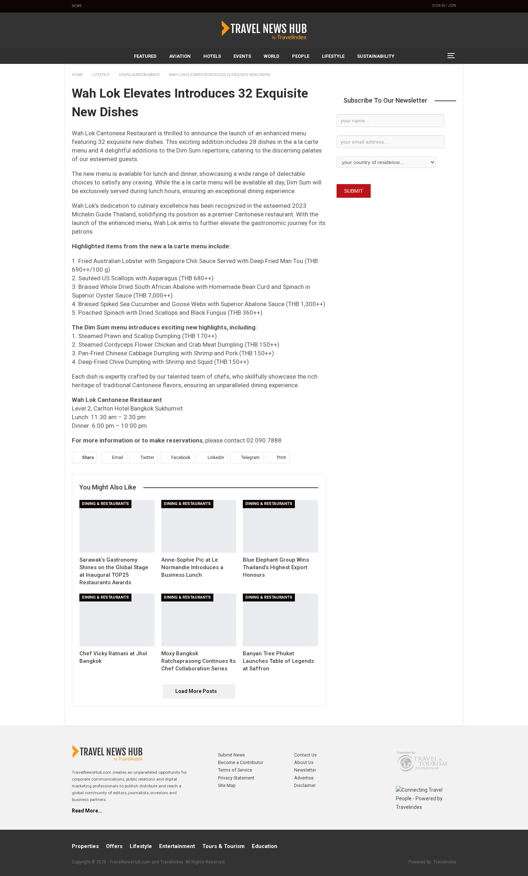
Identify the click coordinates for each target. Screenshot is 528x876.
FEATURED (145, 56)
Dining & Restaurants (105, 503)
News (77, 6)
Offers (114, 846)
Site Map (227, 785)
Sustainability (375, 56)
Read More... (87, 811)
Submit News (231, 755)
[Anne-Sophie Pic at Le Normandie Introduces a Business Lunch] (199, 526)
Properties (85, 846)
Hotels (212, 56)
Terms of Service (235, 770)
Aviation (180, 56)
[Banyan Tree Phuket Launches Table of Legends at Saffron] (280, 620)
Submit (353, 191)
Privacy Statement (236, 778)
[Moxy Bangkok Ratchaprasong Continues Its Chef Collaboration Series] (199, 620)
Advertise (304, 778)
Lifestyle (333, 56)
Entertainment (177, 846)
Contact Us (305, 755)
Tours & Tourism (223, 846)
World (271, 56)
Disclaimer (305, 785)
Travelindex (444, 862)
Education (264, 846)
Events (242, 56)
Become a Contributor (240, 762)
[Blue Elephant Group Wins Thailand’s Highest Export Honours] (280, 526)
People (300, 56)
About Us (304, 762)
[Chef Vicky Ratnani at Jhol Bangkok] (117, 620)
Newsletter (305, 770)
